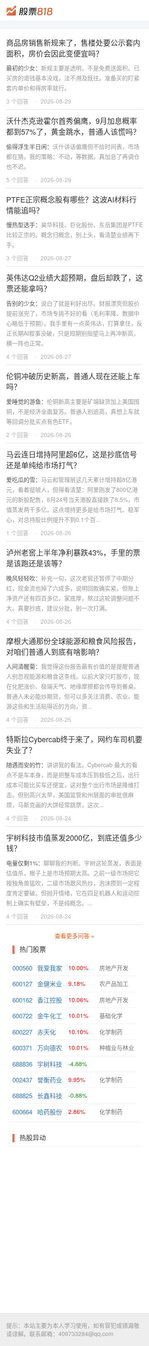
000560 (22, 967)
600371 (22, 1047)
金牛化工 (49, 1015)
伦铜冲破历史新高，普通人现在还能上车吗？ (73, 381)
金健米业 (49, 983)
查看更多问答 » (74, 935)
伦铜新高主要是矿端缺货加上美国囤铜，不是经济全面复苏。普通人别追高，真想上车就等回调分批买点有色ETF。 (72, 411)
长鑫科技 (49, 1095)
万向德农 (49, 1047)
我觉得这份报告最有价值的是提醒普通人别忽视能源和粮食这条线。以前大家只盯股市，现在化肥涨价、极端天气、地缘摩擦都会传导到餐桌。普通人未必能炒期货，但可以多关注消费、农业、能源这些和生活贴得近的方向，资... (72, 686)
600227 (22, 1031)
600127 (22, 983)
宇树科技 (49, 1064)
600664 (22, 1111)
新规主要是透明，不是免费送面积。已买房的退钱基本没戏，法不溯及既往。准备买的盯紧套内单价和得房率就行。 (72, 78)
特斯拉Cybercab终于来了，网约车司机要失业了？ (74, 744)
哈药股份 (49, 1111)
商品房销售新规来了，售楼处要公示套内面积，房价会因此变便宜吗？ (73, 48)
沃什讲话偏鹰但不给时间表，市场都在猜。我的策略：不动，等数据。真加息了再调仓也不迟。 (72, 156)
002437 (22, 1079)
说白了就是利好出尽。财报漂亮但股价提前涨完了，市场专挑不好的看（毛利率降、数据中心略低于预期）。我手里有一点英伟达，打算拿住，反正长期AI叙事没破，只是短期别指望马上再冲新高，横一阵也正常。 (74, 323)
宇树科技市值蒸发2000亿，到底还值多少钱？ (74, 843)
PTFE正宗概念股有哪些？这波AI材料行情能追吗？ (71, 204)
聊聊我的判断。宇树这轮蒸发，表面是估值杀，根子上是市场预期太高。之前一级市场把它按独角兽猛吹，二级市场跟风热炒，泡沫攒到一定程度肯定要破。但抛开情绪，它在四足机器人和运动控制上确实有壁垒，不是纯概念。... (74, 883)
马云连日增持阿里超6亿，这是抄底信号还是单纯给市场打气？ (71, 459)
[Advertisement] (74, 1229)
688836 (22, 1064)
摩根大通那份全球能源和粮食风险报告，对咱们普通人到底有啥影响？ (73, 646)
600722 (22, 1015)
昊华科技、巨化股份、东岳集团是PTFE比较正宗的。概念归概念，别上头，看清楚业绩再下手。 (74, 234)
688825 (22, 1095)
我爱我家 (49, 967)
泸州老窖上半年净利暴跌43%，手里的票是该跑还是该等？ (73, 557)
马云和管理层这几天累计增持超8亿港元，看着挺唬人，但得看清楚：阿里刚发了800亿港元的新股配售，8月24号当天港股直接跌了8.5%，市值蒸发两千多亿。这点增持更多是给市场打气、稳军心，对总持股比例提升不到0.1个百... (72, 499)
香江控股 (49, 999)
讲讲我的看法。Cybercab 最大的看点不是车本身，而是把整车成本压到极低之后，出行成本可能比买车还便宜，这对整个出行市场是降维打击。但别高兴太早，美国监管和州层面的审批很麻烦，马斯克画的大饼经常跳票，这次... (72, 785)
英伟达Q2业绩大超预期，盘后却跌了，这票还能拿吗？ (74, 283)
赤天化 (46, 1031)
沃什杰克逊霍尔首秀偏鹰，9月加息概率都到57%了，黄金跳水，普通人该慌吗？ (73, 126)
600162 (22, 999)
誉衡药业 (49, 1079)
